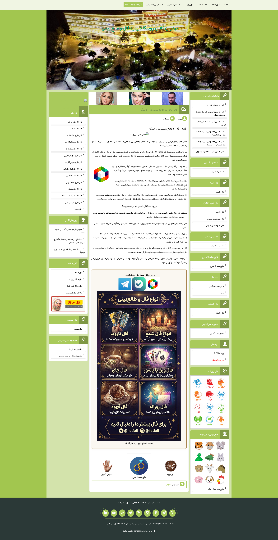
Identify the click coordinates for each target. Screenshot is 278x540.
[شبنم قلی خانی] (106, 99)
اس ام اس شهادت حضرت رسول (210, 151)
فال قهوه (220, 212)
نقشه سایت (128, 531)
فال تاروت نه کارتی (74, 175)
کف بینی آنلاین (218, 245)
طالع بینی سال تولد (216, 489)
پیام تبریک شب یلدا (74, 292)
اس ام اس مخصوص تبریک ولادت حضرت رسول (211, 113)
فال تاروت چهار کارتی (73, 155)
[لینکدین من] (105, 513)
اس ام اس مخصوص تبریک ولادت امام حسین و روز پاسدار (211, 143)
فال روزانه (189, 4)
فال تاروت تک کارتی (73, 142)
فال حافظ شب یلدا (74, 286)
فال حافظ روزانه (75, 279)
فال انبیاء (220, 191)
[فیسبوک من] (156, 513)
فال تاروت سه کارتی (73, 148)
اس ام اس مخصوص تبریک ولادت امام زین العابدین (211, 133)
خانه (226, 4)
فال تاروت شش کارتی (73, 168)
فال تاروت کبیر (75, 128)
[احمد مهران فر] (172, 99)
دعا (222, 292)
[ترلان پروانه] (139, 99)
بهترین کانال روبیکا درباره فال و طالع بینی (140, 28)
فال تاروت (202, 4)
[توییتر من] (130, 513)
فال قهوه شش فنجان (215, 225)
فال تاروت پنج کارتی (73, 162)
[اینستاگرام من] (147, 513)
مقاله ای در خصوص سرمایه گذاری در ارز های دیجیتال (69, 241)
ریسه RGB (219, 353)
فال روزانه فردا (75, 349)
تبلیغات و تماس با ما (133, 4)
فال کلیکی (219, 313)
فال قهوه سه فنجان (215, 218)
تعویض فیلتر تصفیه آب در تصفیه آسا (70, 231)
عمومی (168, 484)
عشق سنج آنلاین (217, 333)
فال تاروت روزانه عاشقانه (71, 195)
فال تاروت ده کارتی (74, 182)
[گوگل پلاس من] (122, 513)
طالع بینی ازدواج (217, 266)
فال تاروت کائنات (74, 135)
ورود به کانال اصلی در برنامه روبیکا (139, 206)
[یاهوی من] (172, 513)
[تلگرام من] (164, 513)
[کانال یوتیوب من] (114, 513)
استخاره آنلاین (173, 4)
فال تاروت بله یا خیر (73, 202)
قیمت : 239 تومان (68, 101)
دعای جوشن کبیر (216, 286)
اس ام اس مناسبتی (155, 4)
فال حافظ (215, 4)
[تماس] (139, 513)
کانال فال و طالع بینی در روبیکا (159, 109)
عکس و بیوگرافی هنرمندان (70, 355)
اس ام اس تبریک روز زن (214, 105)
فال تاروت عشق (75, 189)
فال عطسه (78, 329)
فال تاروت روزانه (75, 122)
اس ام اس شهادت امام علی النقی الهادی (211, 123)
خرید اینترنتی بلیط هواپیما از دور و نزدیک (69, 250)
